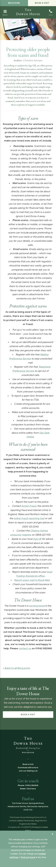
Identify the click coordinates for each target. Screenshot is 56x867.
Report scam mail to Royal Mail (32, 580)
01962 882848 (31, 785)
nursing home (37, 605)
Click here (31, 788)
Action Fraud (28, 506)
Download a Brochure (28, 767)
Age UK (37, 538)
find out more (28, 857)
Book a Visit (42, 3)
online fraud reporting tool (29, 518)
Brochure (14, 3)
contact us (25, 648)
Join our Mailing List (28, 771)
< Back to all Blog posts (16, 668)
